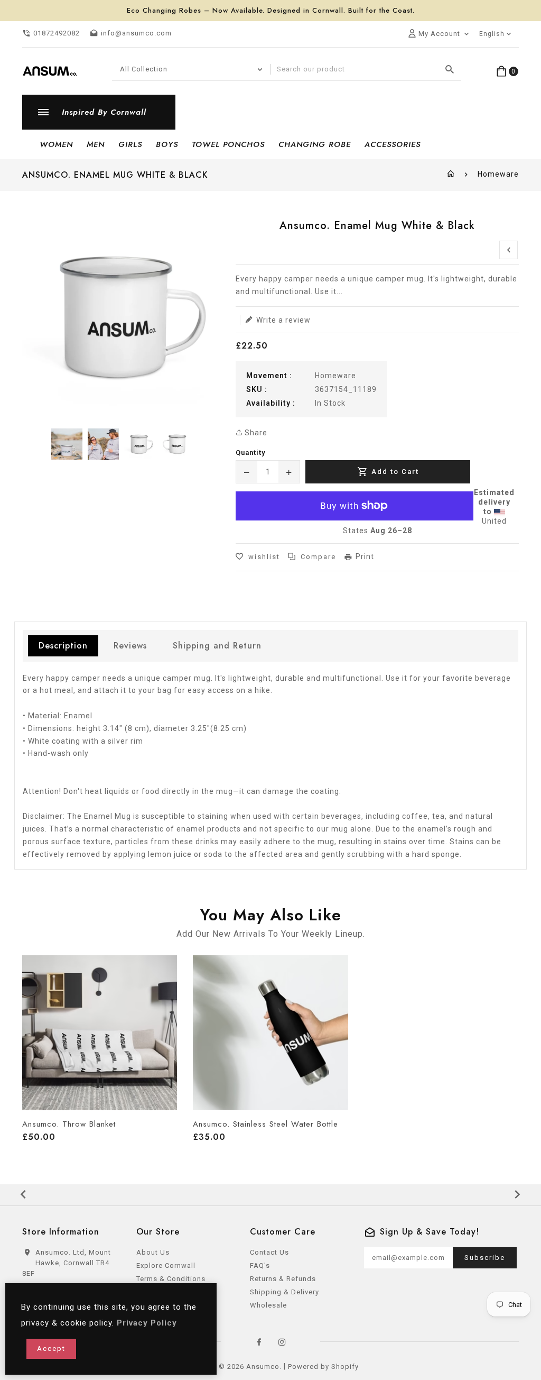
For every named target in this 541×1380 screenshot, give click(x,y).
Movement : (269, 375)
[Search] (450, 69)
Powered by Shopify (323, 1366)
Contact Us (269, 1252)
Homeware (498, 174)
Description (63, 645)
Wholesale (268, 1305)
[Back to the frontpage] (450, 174)
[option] (66, 444)
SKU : (256, 389)
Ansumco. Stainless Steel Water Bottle (265, 1124)
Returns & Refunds (283, 1279)
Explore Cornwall (165, 1265)
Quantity (250, 452)
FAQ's (260, 1265)
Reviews (130, 645)
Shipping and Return (217, 645)
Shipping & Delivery (284, 1292)
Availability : (270, 403)
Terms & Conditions (171, 1279)
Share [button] (254, 432)
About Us (153, 1252)
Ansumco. (264, 1366)
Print (365, 556)
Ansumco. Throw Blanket (69, 1124)
